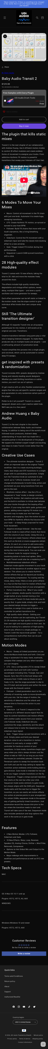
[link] (10, 100)
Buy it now (24, 126)
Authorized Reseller (12, 997)
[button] (4, 17)
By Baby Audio (8, 73)
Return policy (9, 981)
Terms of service (24, 1039)
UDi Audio (14, 1035)
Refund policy (38, 1035)
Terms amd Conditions (13, 976)
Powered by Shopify (24, 1035)
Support (7, 992)
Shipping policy (37, 1039)
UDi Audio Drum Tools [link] (24, 98)
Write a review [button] (24, 954)
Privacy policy (12, 1039)
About (6, 987)
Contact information (25, 1042)
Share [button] (6, 67)
